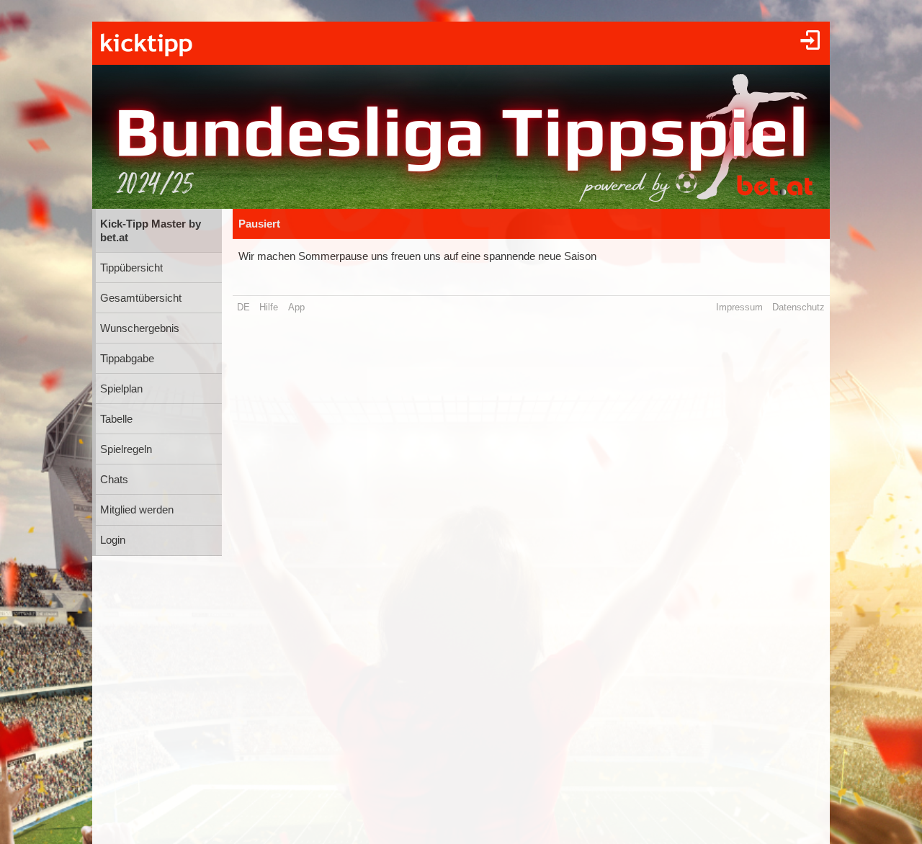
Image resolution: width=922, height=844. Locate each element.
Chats (114, 479)
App (296, 307)
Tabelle (116, 419)
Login (112, 540)
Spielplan (121, 389)
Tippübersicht (131, 268)
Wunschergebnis (139, 328)
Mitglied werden (137, 510)
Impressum (739, 307)
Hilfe (268, 307)
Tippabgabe (127, 358)
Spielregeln (126, 449)
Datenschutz (798, 307)
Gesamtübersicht (141, 298)
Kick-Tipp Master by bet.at (150, 230)
